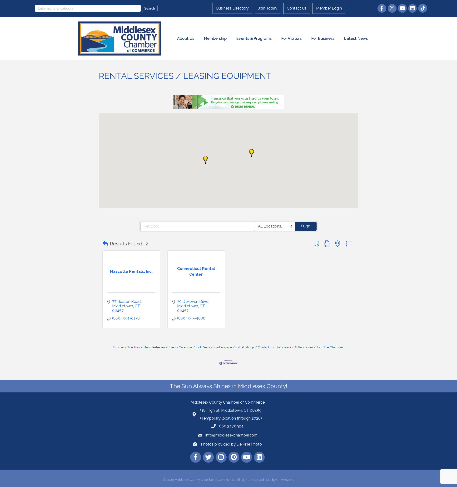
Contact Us (297, 8)
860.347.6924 (231, 426)
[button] (205, 160)
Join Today (267, 8)
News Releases (154, 347)
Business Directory (232, 8)
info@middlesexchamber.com (231, 435)
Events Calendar (180, 347)
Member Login (329, 8)
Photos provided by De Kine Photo (231, 444)
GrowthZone (285, 480)
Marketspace (223, 347)
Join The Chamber (330, 347)
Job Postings (245, 347)
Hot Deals (203, 347)
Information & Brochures (295, 347)
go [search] (308, 226)
